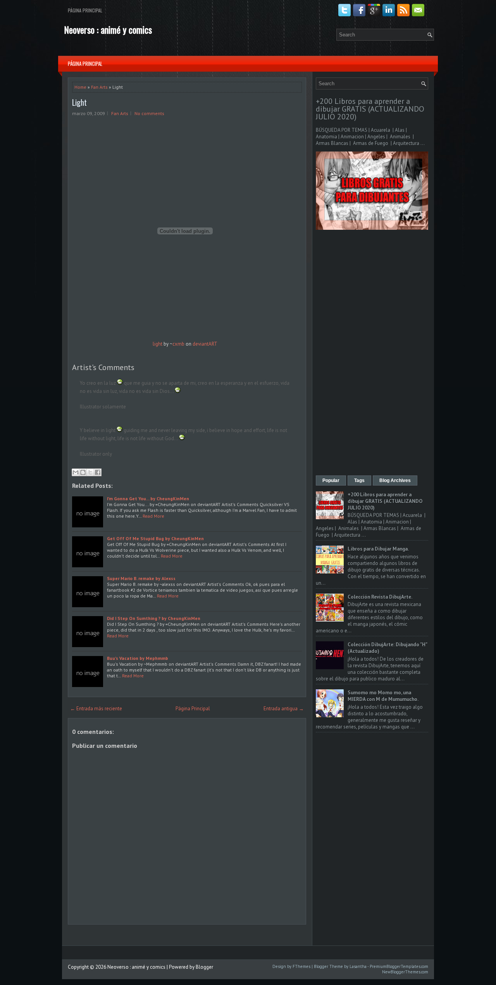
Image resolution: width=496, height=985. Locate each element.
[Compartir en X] (90, 472)
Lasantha (358, 966)
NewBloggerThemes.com (405, 972)
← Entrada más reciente (96, 708)
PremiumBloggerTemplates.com (399, 966)
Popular (330, 480)
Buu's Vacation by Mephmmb (137, 658)
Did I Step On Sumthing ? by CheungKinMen (153, 618)
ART (212, 344)
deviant (200, 344)
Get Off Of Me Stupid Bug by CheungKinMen (155, 538)
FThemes (301, 966)
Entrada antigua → (284, 708)
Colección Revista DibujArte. (380, 597)
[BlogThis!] (83, 472)
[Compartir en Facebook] (98, 472)
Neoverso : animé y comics (108, 29)
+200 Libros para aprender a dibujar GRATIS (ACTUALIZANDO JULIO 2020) (370, 109)
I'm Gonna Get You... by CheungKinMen (148, 498)
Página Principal (85, 10)
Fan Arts (99, 87)
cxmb (178, 344)
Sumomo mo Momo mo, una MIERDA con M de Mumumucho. (383, 696)
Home (80, 87)
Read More (153, 516)
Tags (359, 480)
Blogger (204, 967)
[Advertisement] (372, 353)
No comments (149, 113)
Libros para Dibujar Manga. (378, 549)
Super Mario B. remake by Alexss (141, 578)
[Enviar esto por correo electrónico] (75, 472)
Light (79, 102)
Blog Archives (395, 480)
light (157, 344)
